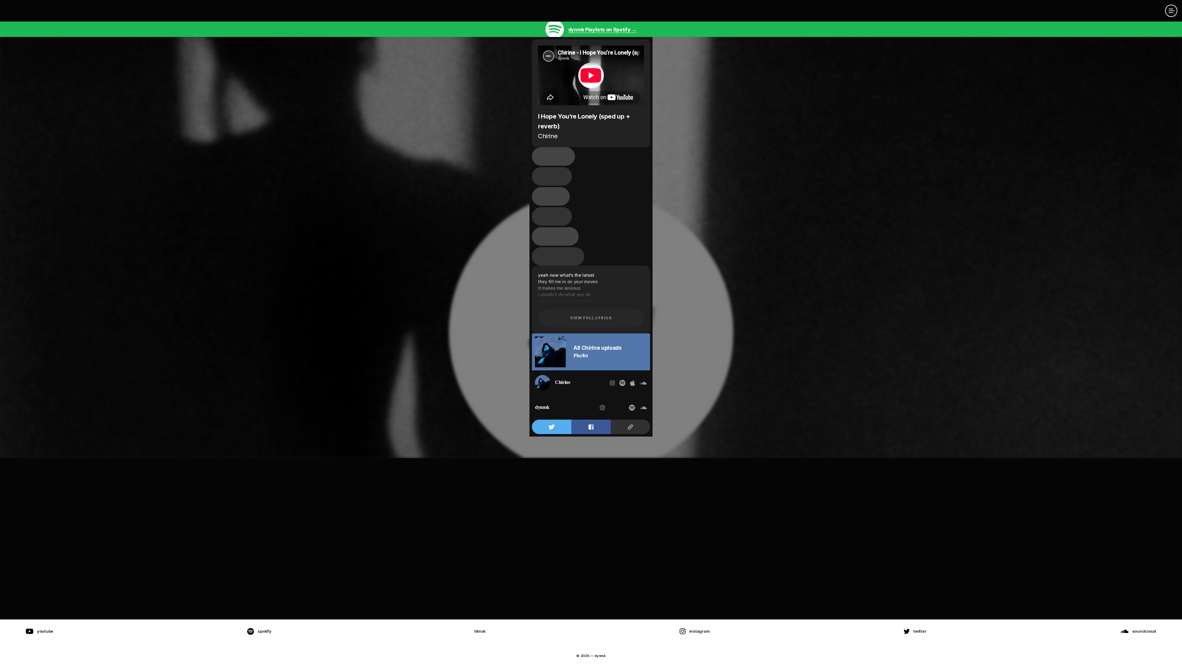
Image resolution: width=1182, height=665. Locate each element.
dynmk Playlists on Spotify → (602, 29)
